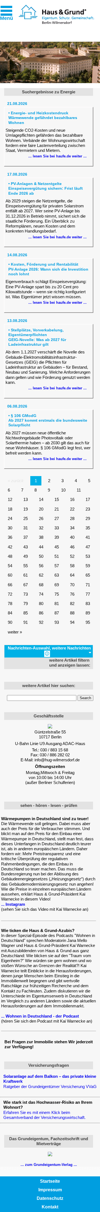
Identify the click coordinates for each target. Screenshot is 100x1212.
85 (25, 613)
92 (41, 622)
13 (25, 499)
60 (10, 575)
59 (88, 565)
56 (41, 565)
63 (56, 575)
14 (41, 499)
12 (10, 499)
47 (88, 547)
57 (56, 565)
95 (88, 622)
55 (25, 565)
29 (88, 518)
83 (88, 603)
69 (56, 584)
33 (56, 528)
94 (72, 622)
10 (63, 490)
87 (56, 613)
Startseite (50, 1181)
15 (56, 499)
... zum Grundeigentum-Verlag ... (49, 1165)
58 (72, 565)
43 (25, 547)
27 (56, 518)
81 (56, 603)
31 (25, 528)
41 (88, 537)
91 (25, 622)
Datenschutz (50, 1198)
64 (72, 575)
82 (72, 603)
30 (10, 528)
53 (88, 556)
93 (56, 622)
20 (41, 509)
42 (10, 547)
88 (72, 613)
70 (72, 584)
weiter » (15, 632)
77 (88, 594)
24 (10, 518)
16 (72, 499)
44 (41, 547)
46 (72, 547)
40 (72, 537)
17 (88, 499)
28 (72, 518)
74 (41, 594)
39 (56, 537)
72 (10, 594)
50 (41, 556)
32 (41, 528)
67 (25, 584)
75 (56, 594)
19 (25, 509)
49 (25, 556)
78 (10, 603)
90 (10, 622)
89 (88, 613)
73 (25, 594)
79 (25, 603)
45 (56, 547)
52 (72, 556)
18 (10, 509)
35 (88, 528)
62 (41, 575)
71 (88, 584)
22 (72, 509)
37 (25, 537)
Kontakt (50, 1207)
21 (56, 509)
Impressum (50, 1189)
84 (10, 613)
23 (88, 509)
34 (72, 528)
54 (10, 565)
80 (41, 603)
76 (72, 594)
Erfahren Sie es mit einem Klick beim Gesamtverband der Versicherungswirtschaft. (44, 1115)
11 (79, 490)
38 (41, 537)
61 (25, 575)
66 (10, 584)
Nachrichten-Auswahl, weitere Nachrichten (49, 651)
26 (41, 518)
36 (10, 537)
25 (25, 518)
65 (88, 575)
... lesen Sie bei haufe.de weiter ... (57, 156)
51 (56, 556)
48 (10, 556)
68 (41, 584)
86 (41, 613)
